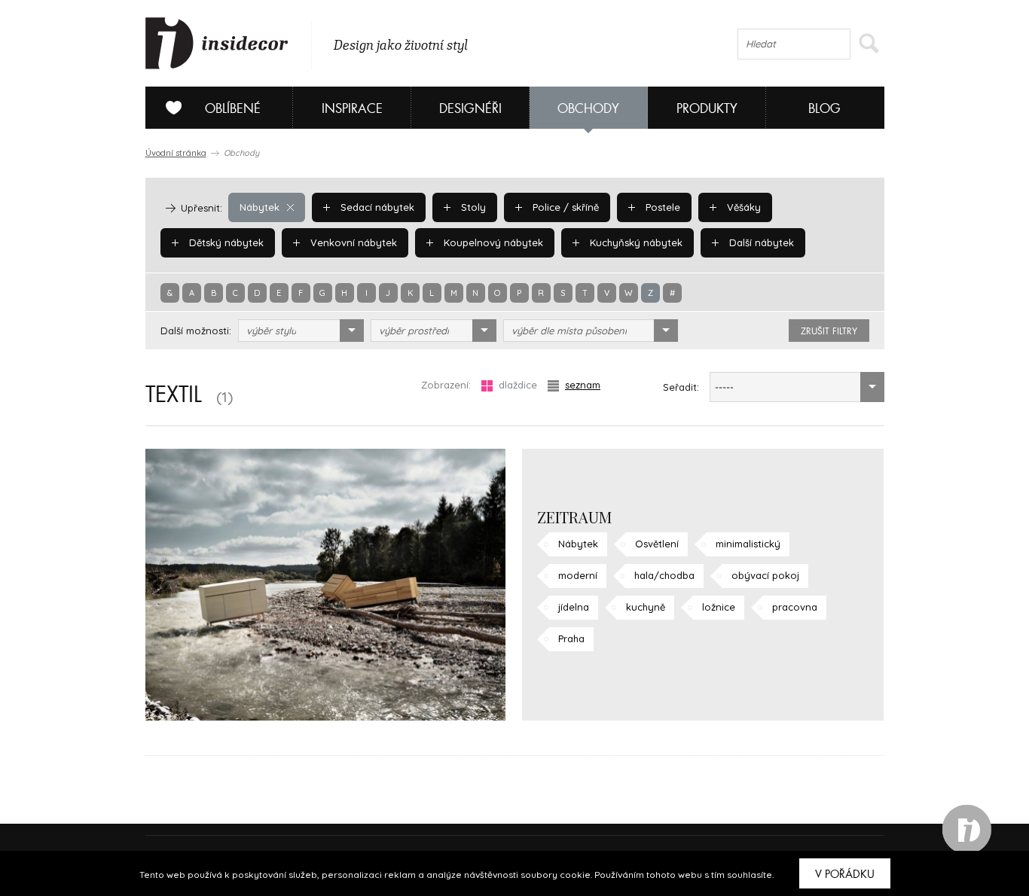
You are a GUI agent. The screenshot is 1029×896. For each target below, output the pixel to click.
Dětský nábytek (225, 242)
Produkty (706, 109)
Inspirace (352, 109)
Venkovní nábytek (352, 242)
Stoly (472, 207)
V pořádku (845, 874)
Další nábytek (760, 242)
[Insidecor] (217, 43)
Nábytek (259, 207)
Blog (824, 109)
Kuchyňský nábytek (634, 242)
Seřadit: (681, 387)
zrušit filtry (829, 331)
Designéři (470, 109)
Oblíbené (233, 109)
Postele (661, 207)
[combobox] (301, 330)
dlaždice (518, 385)
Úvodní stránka (175, 153)
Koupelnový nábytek (492, 242)
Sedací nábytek (375, 207)
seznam (582, 385)
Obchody (588, 109)
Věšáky (742, 207)
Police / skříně (564, 207)
